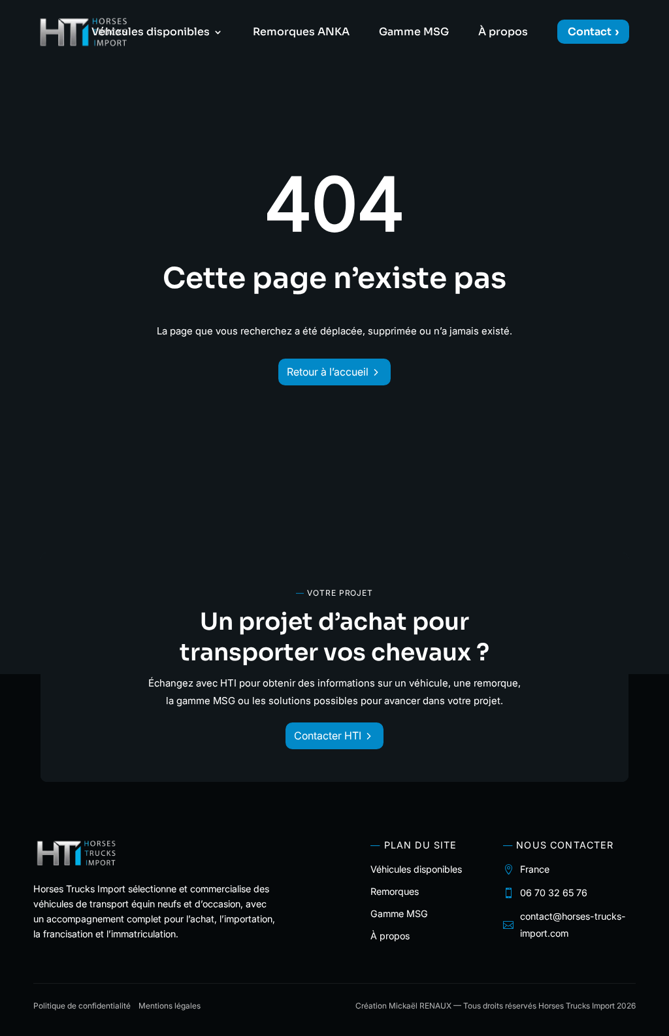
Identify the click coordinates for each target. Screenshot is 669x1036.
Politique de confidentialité (82, 1006)
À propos (503, 33)
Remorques (394, 891)
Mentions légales (170, 1006)
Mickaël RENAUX (420, 1006)
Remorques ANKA (301, 33)
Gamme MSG (414, 33)
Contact (590, 32)
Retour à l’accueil (327, 371)
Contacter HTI (327, 735)
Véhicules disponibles (150, 33)
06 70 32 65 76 (553, 892)
